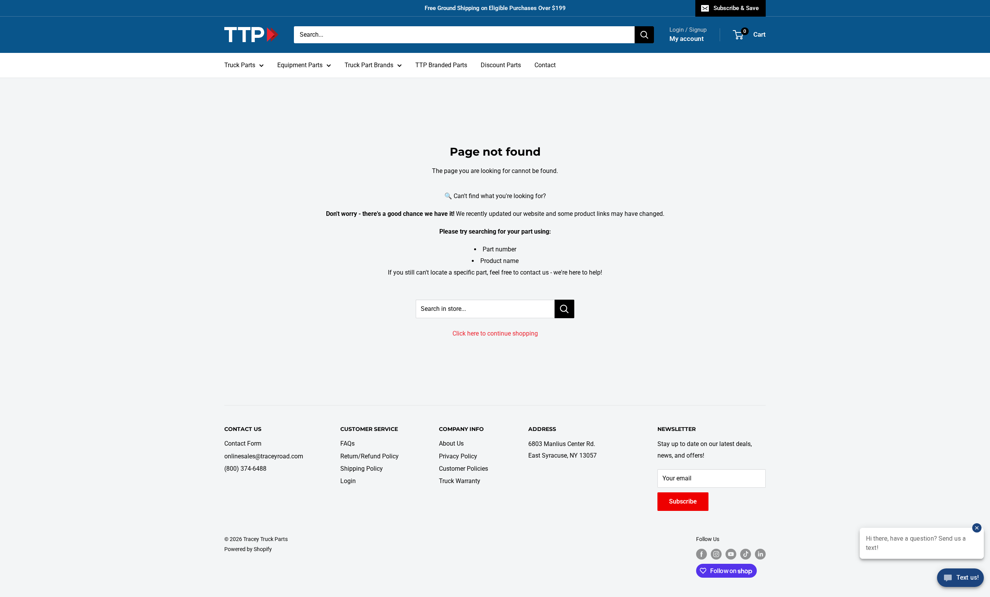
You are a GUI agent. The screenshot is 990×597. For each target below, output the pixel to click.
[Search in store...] (564, 309)
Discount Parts (501, 65)
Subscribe (683, 501)
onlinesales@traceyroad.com (263, 456)
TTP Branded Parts (441, 65)
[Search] (644, 34)
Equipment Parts (300, 65)
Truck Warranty (459, 481)
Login (348, 481)
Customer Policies (463, 468)
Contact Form (242, 443)
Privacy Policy (458, 456)
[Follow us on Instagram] (716, 553)
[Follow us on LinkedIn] (760, 553)
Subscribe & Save (736, 8)
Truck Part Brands (369, 65)
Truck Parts (239, 65)
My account (686, 38)
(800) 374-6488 (245, 468)
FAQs (347, 443)
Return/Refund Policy (369, 456)
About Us (451, 443)
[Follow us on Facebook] (701, 553)
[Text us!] (960, 580)
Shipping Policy (361, 468)
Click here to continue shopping (495, 333)
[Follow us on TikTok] (745, 553)
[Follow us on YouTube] (730, 553)
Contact (545, 65)
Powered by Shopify (248, 549)
